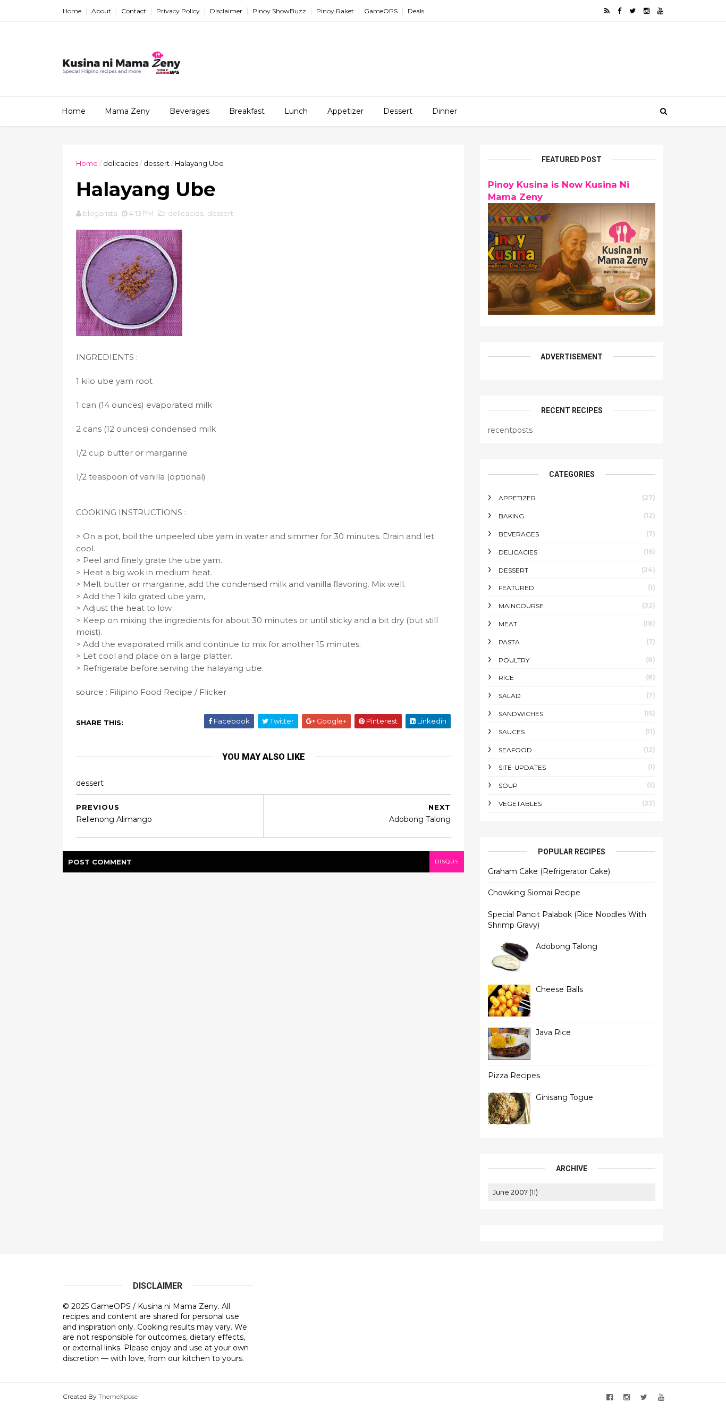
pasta (509, 642)
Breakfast (247, 111)
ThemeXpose (118, 1396)
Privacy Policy (178, 11)
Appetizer (345, 111)
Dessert (397, 111)
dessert (156, 163)
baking (511, 516)
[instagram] (646, 11)
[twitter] (632, 11)
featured (516, 588)
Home (72, 11)
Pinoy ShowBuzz (279, 11)
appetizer (517, 498)
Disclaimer (226, 11)
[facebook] (619, 11)
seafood (515, 750)
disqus (447, 861)
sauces (512, 732)
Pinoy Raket (335, 11)
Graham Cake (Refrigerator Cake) (549, 871)
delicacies (120, 163)
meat (508, 624)
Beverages (189, 111)
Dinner (444, 111)
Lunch (296, 111)
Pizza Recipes (514, 1075)
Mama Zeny (127, 111)
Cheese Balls (559, 989)
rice (506, 678)
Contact (133, 11)
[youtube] (660, 11)
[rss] (607, 11)
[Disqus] (263, 1005)
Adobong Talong (566, 946)
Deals (416, 11)
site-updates (522, 767)
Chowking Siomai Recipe (534, 892)
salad (510, 696)
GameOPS (381, 11)
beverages (519, 534)
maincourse (521, 606)
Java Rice (553, 1032)
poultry (514, 660)
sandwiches (521, 714)
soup (508, 786)
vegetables (520, 804)
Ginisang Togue (564, 1097)
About (101, 11)
